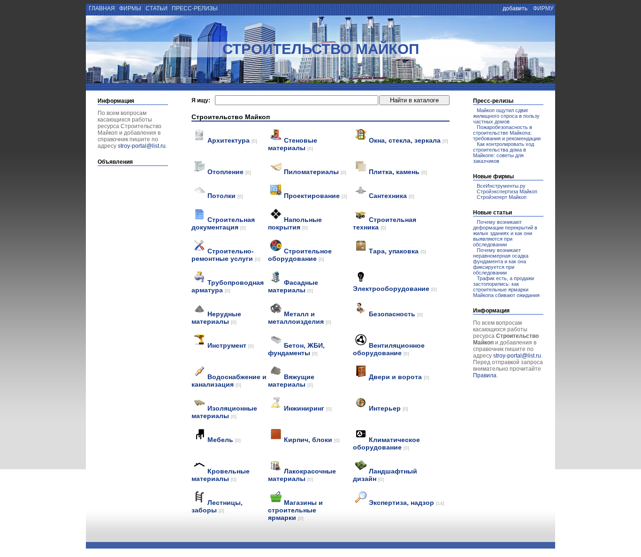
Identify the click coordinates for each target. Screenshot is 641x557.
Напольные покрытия (295, 223)
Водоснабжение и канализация (229, 380)
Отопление (229, 171)
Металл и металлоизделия (299, 317)
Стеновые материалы (292, 144)
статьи (156, 8)
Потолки (225, 195)
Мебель (224, 439)
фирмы (130, 8)
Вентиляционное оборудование (389, 349)
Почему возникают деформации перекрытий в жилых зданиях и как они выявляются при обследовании (505, 233)
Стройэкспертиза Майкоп (507, 191)
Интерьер (388, 408)
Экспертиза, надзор (406, 502)
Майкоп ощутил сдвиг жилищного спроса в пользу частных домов (506, 115)
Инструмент (230, 345)
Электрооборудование (395, 288)
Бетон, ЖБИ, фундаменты (296, 349)
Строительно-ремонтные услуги (225, 254)
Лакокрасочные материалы (302, 474)
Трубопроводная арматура (227, 286)
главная (101, 8)
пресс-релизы (194, 8)
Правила (484, 375)
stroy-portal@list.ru (142, 146)
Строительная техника (384, 223)
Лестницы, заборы (217, 506)
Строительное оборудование (300, 254)
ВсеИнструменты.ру (501, 186)
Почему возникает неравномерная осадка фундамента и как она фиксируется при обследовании (500, 261)
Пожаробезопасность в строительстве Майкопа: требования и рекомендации (507, 132)
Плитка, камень (398, 171)
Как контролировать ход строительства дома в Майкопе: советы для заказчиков (503, 152)
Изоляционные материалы (224, 412)
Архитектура (232, 140)
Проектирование (315, 195)
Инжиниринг (308, 408)
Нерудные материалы (216, 317)
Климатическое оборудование (386, 443)
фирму (543, 8)
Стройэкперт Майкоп (502, 197)
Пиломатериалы (315, 171)
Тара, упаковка (397, 251)
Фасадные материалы (293, 286)
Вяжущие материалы (291, 380)
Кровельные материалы (220, 474)
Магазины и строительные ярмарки (295, 510)
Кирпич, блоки (312, 439)
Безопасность (396, 314)
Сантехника (391, 195)
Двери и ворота (399, 377)
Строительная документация (223, 223)
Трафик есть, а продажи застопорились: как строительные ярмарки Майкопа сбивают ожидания (506, 286)
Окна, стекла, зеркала (408, 140)
